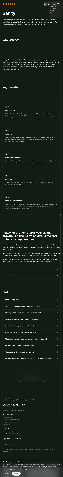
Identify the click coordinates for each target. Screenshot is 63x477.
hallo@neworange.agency (18, 399)
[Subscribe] (57, 444)
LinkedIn (5, 410)
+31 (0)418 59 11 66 (14, 405)
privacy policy (23, 469)
